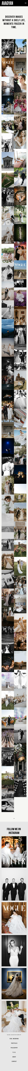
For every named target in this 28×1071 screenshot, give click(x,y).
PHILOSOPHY (14, 1047)
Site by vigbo (14, 1067)
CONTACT (14, 1061)
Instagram (14, 833)
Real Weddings (14, 1038)
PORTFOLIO (14, 1043)
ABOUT (14, 1057)
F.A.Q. (14, 1052)
